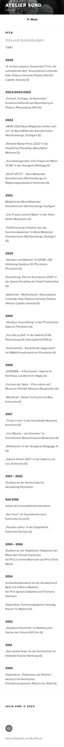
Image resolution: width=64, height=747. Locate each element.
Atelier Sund (23, 5)
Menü (34, 19)
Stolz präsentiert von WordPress (23, 738)
